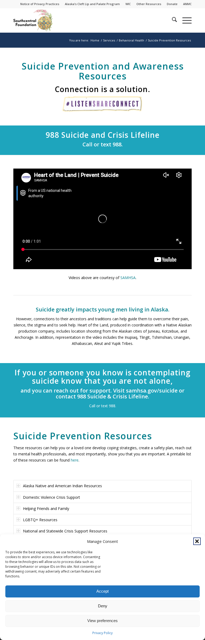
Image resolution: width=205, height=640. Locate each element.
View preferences (102, 620)
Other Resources (148, 4)
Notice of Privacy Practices (39, 4)
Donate (172, 4)
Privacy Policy (102, 633)
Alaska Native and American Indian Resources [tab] (62, 485)
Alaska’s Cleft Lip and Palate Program (92, 4)
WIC (128, 4)
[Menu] (184, 20)
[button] (197, 541)
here (74, 460)
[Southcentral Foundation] (33, 20)
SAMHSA (128, 277)
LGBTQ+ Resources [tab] (40, 519)
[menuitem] (40, 4)
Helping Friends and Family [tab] (46, 508)
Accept (102, 591)
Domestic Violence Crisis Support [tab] (51, 497)
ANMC (187, 4)
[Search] (172, 20)
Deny (102, 606)
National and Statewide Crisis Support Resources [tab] (65, 531)
